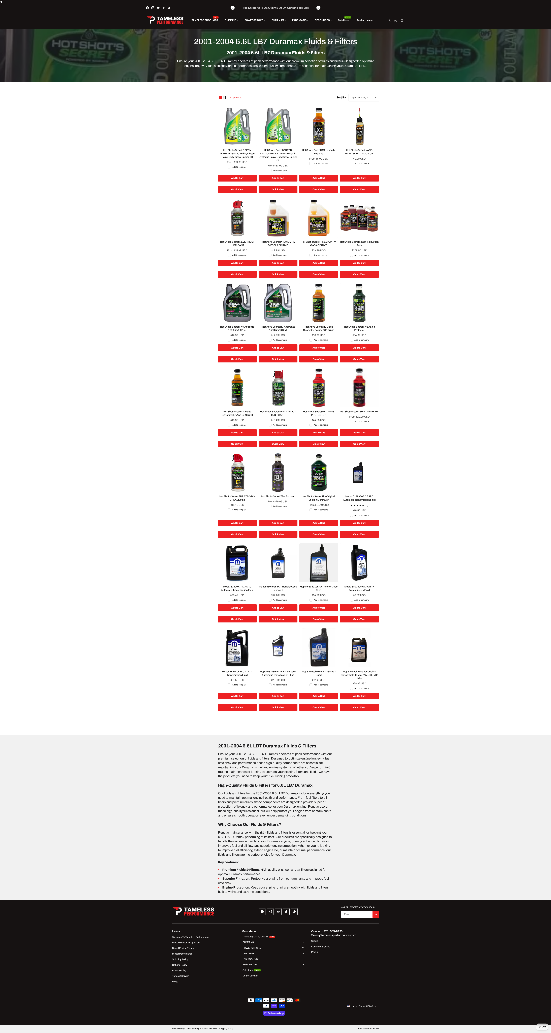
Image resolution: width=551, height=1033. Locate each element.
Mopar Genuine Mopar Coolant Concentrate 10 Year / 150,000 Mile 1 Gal (359, 675)
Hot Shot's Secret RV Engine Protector (359, 328)
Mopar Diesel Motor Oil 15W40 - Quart (319, 673)
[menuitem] (205, 20)
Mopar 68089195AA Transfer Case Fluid (318, 588)
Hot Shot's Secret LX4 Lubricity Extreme (318, 152)
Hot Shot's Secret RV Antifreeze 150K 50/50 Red (278, 328)
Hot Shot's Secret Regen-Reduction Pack (359, 243)
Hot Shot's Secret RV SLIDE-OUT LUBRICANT (278, 413)
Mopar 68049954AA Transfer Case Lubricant (278, 588)
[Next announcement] (318, 8)
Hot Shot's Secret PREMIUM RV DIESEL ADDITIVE (278, 243)
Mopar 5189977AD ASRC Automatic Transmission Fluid (237, 588)
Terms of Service (209, 1029)
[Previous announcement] (232, 8)
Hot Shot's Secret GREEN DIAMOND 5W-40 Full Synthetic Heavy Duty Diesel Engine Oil (237, 153)
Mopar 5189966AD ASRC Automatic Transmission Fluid (359, 498)
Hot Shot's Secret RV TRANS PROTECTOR (318, 413)
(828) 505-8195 (332, 931)
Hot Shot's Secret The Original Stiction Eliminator (318, 498)
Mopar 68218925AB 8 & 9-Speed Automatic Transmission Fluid (278, 673)
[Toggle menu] (303, 941)
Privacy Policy (193, 1029)
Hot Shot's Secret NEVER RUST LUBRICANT (237, 243)
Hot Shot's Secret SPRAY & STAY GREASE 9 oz (237, 498)
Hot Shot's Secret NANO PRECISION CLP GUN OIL (359, 152)
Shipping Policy (226, 1029)
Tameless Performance (368, 1029)
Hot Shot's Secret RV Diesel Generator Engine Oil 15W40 (318, 328)
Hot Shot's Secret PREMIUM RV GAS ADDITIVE (318, 243)
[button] (389, 20)
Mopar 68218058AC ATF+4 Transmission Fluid (237, 673)
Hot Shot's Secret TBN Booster (278, 496)
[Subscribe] (375, 914)
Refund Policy (178, 1029)
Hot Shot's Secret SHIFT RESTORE (359, 411)
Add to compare (239, 167)
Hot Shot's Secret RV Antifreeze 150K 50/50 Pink (237, 328)
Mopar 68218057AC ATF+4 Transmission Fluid (359, 588)
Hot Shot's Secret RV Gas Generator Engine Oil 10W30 (237, 413)
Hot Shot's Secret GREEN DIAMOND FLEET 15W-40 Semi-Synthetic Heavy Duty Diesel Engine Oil (278, 155)
